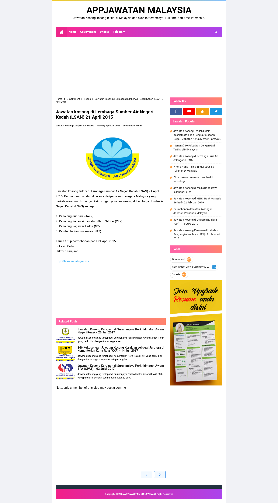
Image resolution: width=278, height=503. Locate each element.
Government (129, 125)
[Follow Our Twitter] (216, 111)
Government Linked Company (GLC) (191, 266)
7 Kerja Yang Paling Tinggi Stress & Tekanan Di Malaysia (193, 168)
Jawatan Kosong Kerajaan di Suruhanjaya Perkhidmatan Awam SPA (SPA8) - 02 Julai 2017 (121, 367)
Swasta (176, 274)
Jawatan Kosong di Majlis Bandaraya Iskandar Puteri (195, 189)
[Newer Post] (146, 474)
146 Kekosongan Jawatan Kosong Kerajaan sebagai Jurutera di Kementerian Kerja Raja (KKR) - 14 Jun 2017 (121, 349)
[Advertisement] (139, 67)
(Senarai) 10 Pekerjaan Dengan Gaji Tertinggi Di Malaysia (194, 147)
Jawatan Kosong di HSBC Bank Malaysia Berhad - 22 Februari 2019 (197, 200)
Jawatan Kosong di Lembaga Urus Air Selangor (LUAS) (195, 158)
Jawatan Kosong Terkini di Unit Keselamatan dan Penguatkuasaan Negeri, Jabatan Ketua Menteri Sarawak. (197, 134)
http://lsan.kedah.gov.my (72, 261)
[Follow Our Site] (202, 111)
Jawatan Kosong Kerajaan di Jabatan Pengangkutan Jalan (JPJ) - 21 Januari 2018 (196, 234)
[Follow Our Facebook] (176, 111)
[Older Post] (160, 474)
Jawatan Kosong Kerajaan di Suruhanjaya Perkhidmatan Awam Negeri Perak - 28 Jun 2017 (121, 331)
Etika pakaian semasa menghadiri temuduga (193, 179)
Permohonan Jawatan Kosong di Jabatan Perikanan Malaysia (192, 211)
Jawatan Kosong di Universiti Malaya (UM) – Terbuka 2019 (195, 221)
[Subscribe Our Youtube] (189, 111)
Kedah (139, 125)
